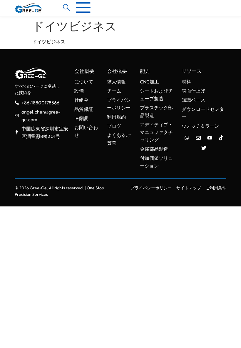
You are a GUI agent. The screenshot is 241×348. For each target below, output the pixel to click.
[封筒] (198, 138)
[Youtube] (210, 138)
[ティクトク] (221, 138)
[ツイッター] (204, 148)
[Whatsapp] (187, 138)
